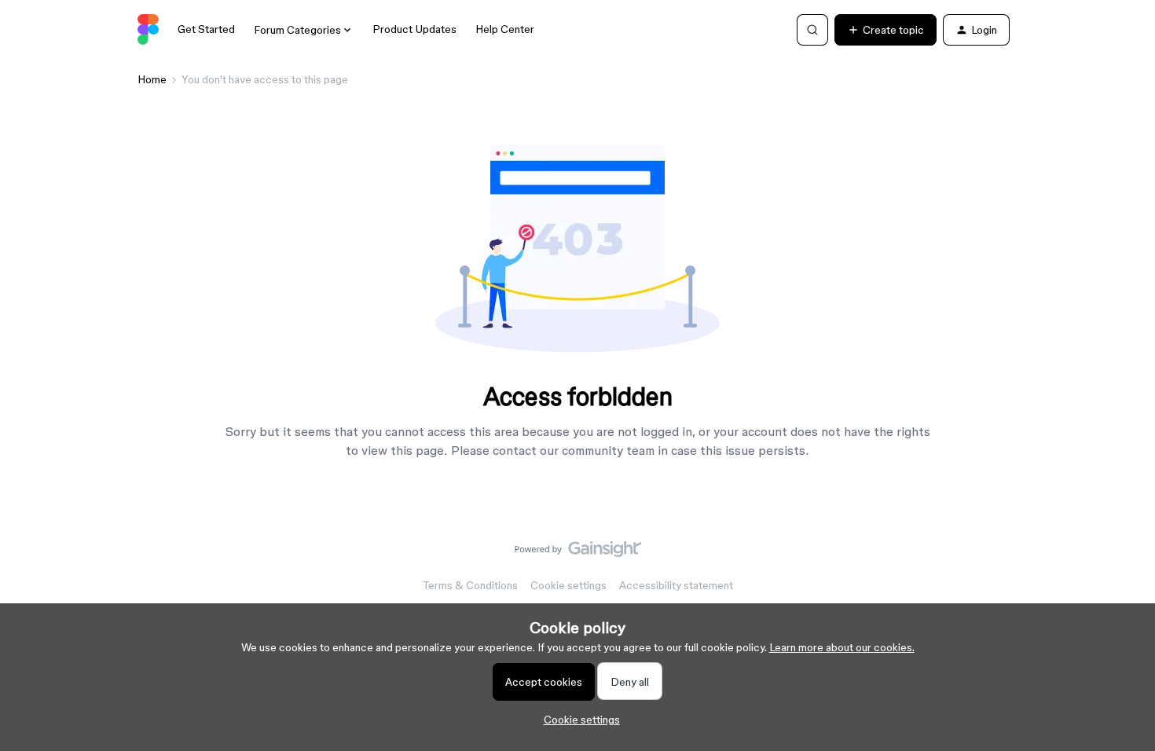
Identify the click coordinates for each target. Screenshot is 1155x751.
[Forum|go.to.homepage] (148, 30)
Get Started (206, 29)
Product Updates (414, 29)
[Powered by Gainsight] (578, 553)
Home (152, 79)
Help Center (504, 29)
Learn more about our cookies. (842, 647)
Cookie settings (568, 585)
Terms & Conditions (470, 585)
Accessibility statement (676, 585)
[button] (885, 30)
